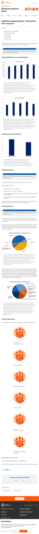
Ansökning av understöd (25, 508)
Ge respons (20, 498)
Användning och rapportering (26, 511)
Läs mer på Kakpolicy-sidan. (6, 527)
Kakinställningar (6, 531)
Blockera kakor (15, 531)
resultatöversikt (6, 490)
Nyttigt (16, 480)
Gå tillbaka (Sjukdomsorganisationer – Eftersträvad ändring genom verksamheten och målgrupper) (19, 464)
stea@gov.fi (4, 511)
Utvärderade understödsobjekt (9, 33)
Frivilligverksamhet (7, 35)
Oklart (24, 480)
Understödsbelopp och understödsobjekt (11, 31)
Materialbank (23, 514)
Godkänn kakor (23, 531)
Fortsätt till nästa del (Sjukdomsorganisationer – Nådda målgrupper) (14, 460)
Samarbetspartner (7, 37)
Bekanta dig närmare (8, 38)
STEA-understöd (17, 490)
